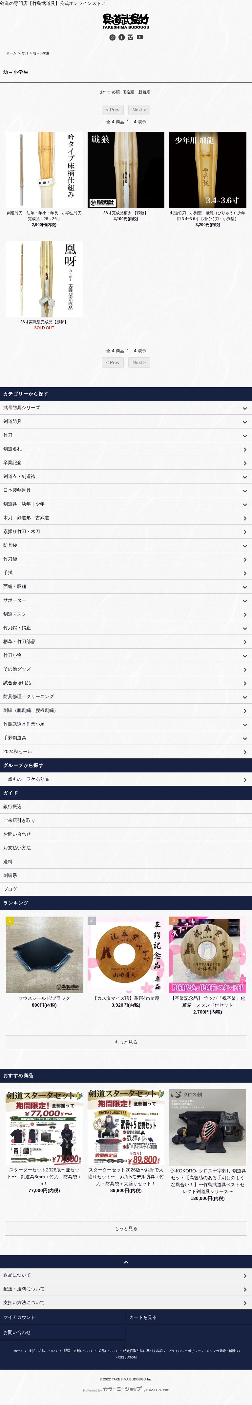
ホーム (11, 53)
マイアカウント (19, 1317)
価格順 (128, 92)
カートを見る (143, 1317)
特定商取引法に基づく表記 (143, 1351)
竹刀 (24, 53)
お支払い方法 (17, 847)
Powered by (92, 1390)
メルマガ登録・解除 (221, 1351)
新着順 (144, 92)
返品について (108, 1351)
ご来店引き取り (19, 820)
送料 (7, 861)
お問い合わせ (17, 834)
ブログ (10, 889)
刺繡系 (10, 875)
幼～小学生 (41, 53)
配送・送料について (78, 1351)
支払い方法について (43, 1351)
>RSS (120, 1357)
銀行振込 (12, 806)
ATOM (131, 1357)
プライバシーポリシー (184, 1351)
